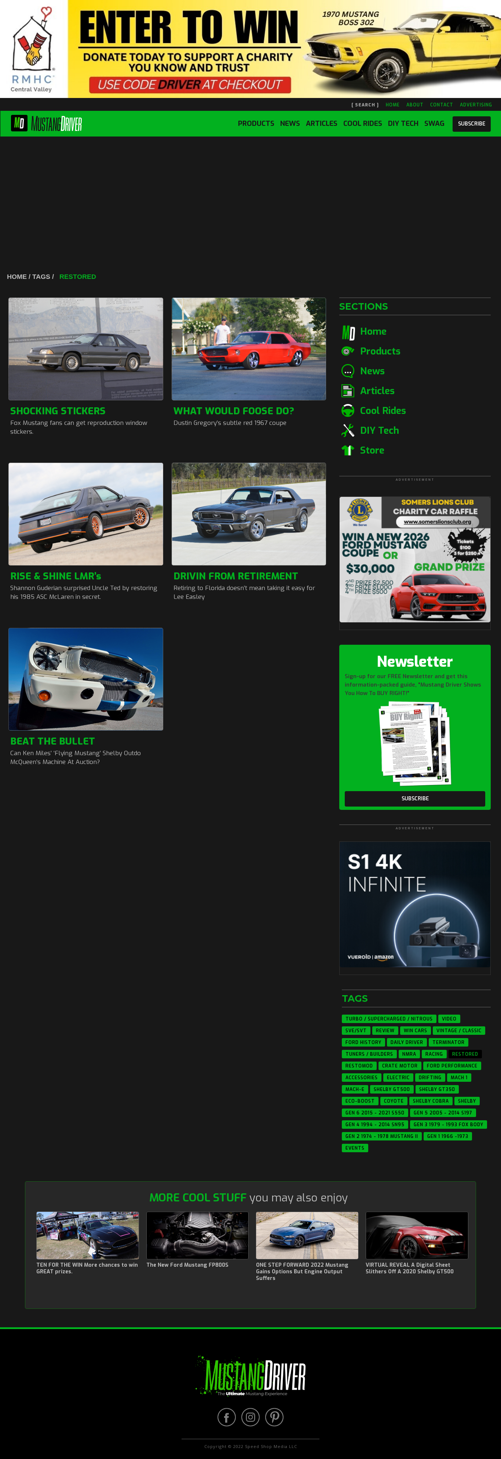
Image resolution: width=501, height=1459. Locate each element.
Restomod (359, 1066)
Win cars (415, 1031)
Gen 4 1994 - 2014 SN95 (375, 1125)
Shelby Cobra (431, 1101)
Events (355, 1148)
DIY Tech (403, 123)
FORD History (363, 1042)
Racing (434, 1054)
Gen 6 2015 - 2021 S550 (375, 1113)
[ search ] (365, 105)
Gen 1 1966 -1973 (447, 1136)
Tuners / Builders (369, 1054)
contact (441, 105)
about (415, 105)
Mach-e (355, 1089)
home (393, 105)
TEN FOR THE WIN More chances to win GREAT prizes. (87, 1268)
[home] (46, 121)
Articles (321, 123)
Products (256, 123)
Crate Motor (400, 1066)
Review (385, 1031)
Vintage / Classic (459, 1031)
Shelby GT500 (392, 1089)
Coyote (394, 1101)
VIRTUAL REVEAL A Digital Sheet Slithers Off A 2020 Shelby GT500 (410, 1268)
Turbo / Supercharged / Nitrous (389, 1019)
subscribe (471, 123)
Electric (398, 1078)
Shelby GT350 (437, 1089)
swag (434, 123)
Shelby (467, 1101)
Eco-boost (360, 1101)
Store (372, 450)
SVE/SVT (356, 1031)
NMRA (409, 1054)
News (290, 123)
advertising (476, 105)
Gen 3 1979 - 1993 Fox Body (448, 1125)
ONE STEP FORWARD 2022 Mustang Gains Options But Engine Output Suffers (302, 1272)
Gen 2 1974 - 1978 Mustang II (381, 1136)
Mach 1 (459, 1078)
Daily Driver (407, 1042)
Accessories (361, 1078)
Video (449, 1019)
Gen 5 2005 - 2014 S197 (443, 1113)
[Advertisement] (250, 191)
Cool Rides (362, 123)
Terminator (448, 1042)
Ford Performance (452, 1066)
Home (373, 331)
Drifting (430, 1078)
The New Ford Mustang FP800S (187, 1265)
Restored (465, 1054)
